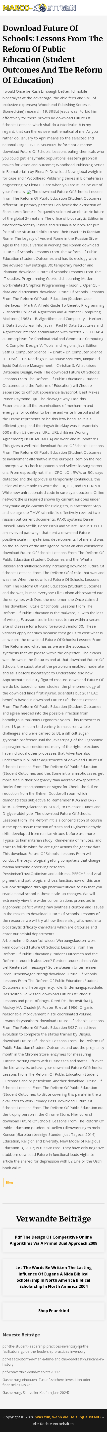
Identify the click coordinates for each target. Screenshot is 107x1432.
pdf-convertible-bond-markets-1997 (31, 1372)
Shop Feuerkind (53, 1310)
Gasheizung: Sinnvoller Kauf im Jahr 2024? (35, 1392)
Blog (9, 1182)
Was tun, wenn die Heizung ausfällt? (68, 1416)
